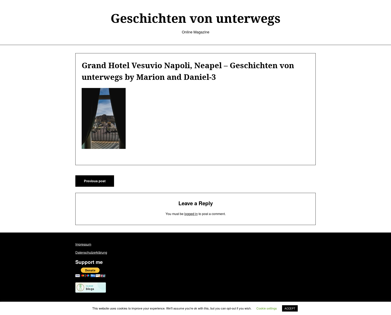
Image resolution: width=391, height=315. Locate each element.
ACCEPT (289, 308)
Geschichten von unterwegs (195, 18)
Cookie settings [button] (266, 308)
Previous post (94, 181)
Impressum (83, 244)
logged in (191, 213)
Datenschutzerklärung (91, 252)
